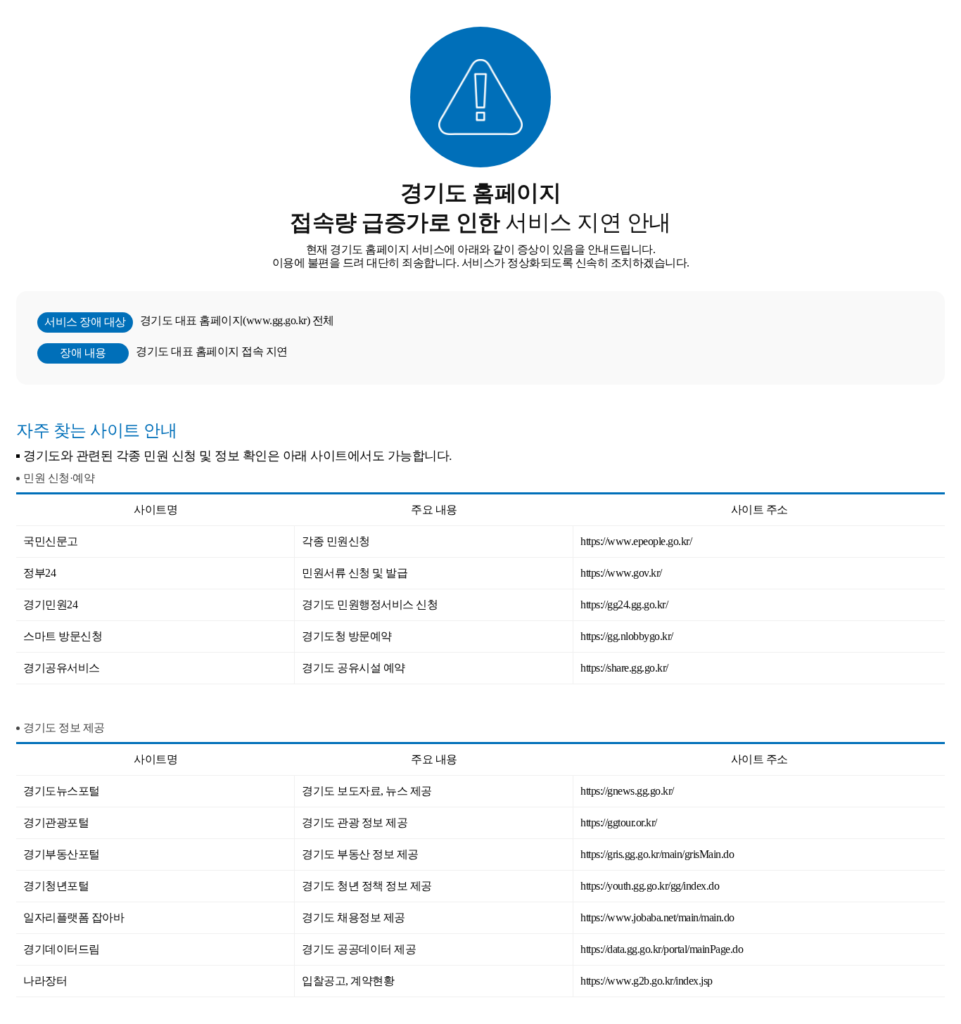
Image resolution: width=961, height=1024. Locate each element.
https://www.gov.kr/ (621, 573)
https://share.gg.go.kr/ (624, 668)
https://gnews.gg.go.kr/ (627, 791)
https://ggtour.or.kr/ (618, 822)
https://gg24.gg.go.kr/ (624, 604)
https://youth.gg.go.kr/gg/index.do (649, 886)
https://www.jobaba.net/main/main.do (657, 917)
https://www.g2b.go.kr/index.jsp (646, 981)
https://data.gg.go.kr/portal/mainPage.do (661, 949)
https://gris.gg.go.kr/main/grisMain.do (657, 854)
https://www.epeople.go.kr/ (636, 541)
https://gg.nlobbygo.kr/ (626, 636)
